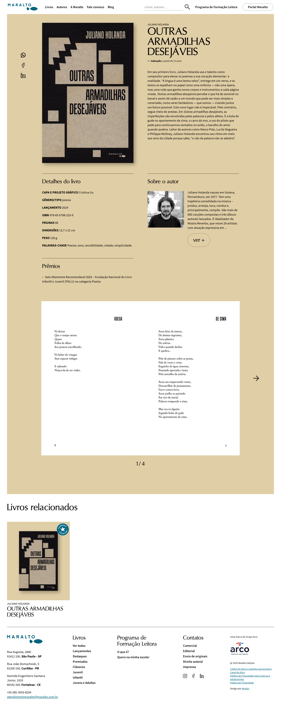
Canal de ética (237, 672)
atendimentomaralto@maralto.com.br (32, 697)
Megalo (245, 688)
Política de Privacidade (242, 682)
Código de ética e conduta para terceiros (251, 668)
